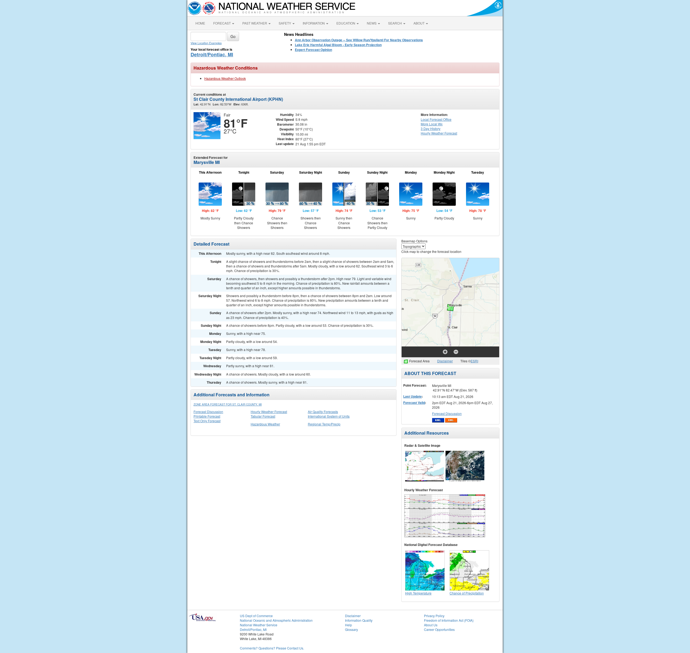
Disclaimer (445, 361)
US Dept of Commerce (256, 615)
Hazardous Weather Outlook (225, 78)
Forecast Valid (414, 402)
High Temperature (418, 593)
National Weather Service (258, 625)
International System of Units (329, 416)
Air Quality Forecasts (323, 411)
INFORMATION (314, 23)
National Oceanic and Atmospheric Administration (276, 620)
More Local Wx (432, 124)
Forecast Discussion (208, 411)
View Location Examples (206, 43)
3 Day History (430, 128)
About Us (430, 625)
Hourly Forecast (439, 133)
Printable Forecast (207, 416)
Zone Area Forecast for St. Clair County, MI (228, 404)
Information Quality (358, 620)
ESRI (474, 361)
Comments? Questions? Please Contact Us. (272, 648)
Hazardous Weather (265, 424)
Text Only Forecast (207, 420)
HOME (200, 23)
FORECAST (222, 23)
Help (348, 625)
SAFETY (285, 23)
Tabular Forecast (263, 416)
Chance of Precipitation (467, 593)
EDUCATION (346, 23)
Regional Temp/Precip (324, 424)
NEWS (372, 23)
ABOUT (419, 23)
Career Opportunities (439, 629)
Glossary (351, 629)
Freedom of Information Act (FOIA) (449, 620)
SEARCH (395, 23)
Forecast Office (436, 119)
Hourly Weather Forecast (269, 411)
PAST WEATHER (255, 23)
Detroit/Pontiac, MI (212, 54)
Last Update (412, 396)
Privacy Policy (434, 615)
